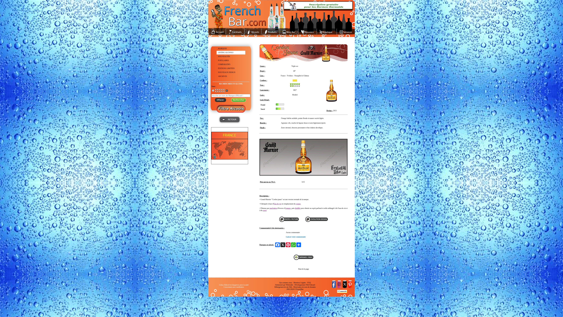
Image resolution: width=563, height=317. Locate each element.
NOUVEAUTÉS (224, 56)
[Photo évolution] (315, 221)
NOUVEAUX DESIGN (226, 72)
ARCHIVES (222, 76)
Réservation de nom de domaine (305, 287)
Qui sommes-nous (285, 283)
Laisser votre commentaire (296, 237)
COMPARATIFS (224, 64)
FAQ (309, 283)
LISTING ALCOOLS (225, 53)
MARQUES (222, 49)
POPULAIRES (223, 60)
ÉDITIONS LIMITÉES (226, 68)
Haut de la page (303, 269)
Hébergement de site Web (283, 287)
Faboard (312, 285)
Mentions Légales (300, 283)
